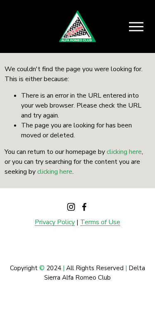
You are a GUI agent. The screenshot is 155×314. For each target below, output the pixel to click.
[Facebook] (84, 207)
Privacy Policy (55, 222)
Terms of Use (100, 222)
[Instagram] (71, 207)
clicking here (124, 151)
